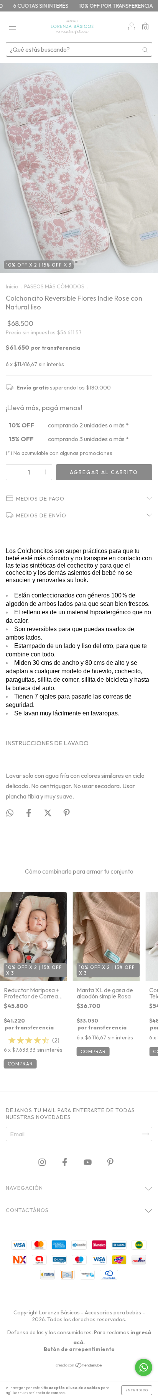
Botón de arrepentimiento (79, 1349)
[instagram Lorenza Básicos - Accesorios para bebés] (42, 1162)
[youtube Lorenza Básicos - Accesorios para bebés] (88, 1162)
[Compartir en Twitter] (48, 813)
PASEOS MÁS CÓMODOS (54, 286)
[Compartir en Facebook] (29, 813)
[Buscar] (144, 49)
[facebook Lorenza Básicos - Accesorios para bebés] (65, 1162)
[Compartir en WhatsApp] (10, 813)
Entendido (136, 1390)
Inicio (12, 286)
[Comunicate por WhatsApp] (143, 1367)
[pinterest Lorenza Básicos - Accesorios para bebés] (110, 1162)
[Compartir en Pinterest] (67, 813)
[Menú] (12, 27)
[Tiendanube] (79, 1366)
